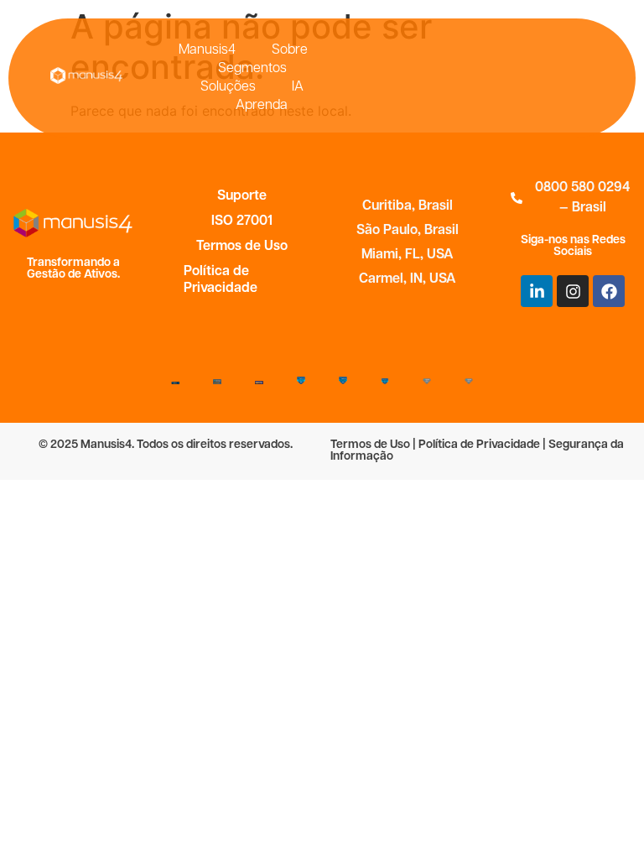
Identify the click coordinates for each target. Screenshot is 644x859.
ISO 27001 (242, 221)
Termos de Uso (242, 246)
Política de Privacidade (220, 280)
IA (298, 87)
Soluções (228, 87)
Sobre (290, 50)
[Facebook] (609, 291)
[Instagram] (573, 291)
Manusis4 (207, 50)
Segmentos (252, 68)
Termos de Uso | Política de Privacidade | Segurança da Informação (477, 451)
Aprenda (262, 105)
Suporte (242, 196)
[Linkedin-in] (537, 291)
